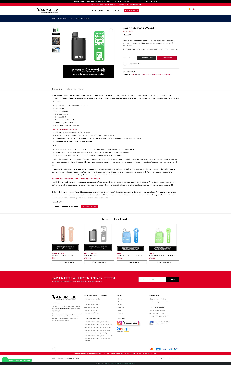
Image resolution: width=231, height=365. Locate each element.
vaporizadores (64, 308)
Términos (164, 324)
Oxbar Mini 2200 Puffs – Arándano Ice (129, 255)
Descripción (57, 89)
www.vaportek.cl (74, 358)
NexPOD (148, 74)
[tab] (57, 89)
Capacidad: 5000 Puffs (138, 74)
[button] (192, 10)
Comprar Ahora (167, 58)
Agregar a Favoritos (134, 64)
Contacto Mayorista (89, 206)
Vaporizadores (62, 18)
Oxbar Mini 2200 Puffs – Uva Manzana (161, 255)
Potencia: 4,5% (156, 74)
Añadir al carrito (147, 57)
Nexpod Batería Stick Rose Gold (62, 255)
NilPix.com (120, 363)
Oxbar (119, 253)
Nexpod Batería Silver (91, 255)
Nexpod (125, 31)
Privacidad (158, 324)
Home (54, 18)
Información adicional (76, 89)
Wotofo (131, 31)
